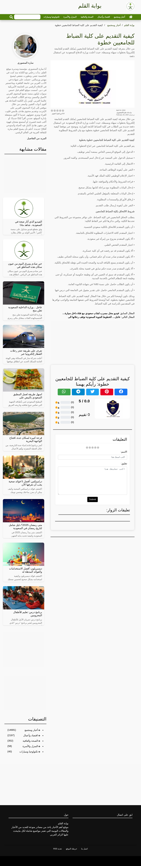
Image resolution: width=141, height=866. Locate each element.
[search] (11, 17)
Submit (92, 499)
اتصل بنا (84, 849)
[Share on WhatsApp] (64, 392)
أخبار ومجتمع (119, 17)
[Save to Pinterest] (106, 392)
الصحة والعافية (87, 17)
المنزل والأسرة (70, 17)
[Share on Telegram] (78, 392)
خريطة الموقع (71, 849)
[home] (131, 17)
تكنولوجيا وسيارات (51, 17)
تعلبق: (124, 463)
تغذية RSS (57, 849)
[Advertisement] (93, 340)
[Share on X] (92, 392)
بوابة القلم (129, 25)
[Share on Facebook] (121, 392)
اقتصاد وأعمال (103, 17)
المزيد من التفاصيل (36, 138)
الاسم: (124, 451)
